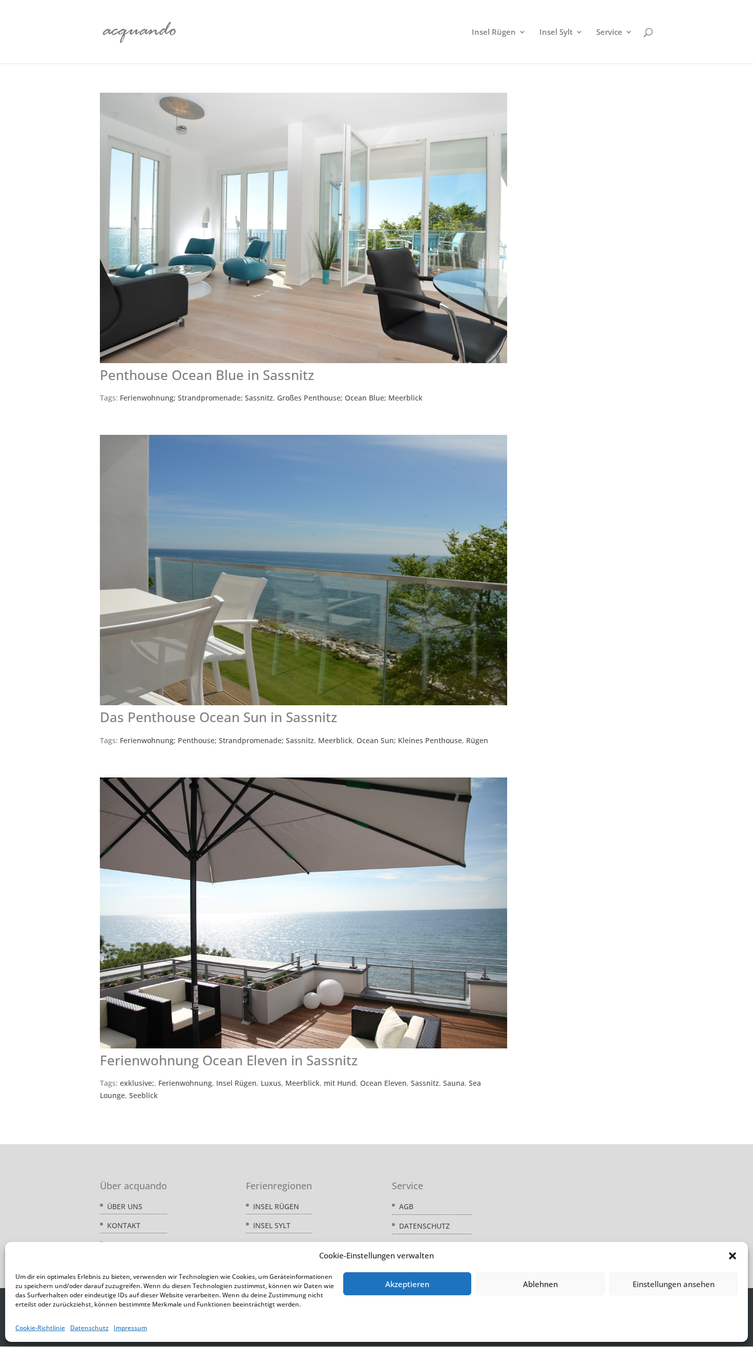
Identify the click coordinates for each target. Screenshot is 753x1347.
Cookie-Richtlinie (40, 1327)
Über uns (124, 1206)
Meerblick (335, 740)
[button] (732, 1256)
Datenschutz (89, 1327)
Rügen (477, 740)
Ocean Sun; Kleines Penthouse (409, 740)
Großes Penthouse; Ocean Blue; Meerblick (350, 398)
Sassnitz (425, 1083)
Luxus (271, 1083)
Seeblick (143, 1095)
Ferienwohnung (185, 1083)
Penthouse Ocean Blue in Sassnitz (207, 375)
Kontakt (123, 1225)
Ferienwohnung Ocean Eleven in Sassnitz (229, 1060)
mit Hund (340, 1083)
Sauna (454, 1083)
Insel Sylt (556, 32)
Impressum (130, 1327)
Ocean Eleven (383, 1083)
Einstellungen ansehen (674, 1284)
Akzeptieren (407, 1284)
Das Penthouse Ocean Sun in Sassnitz (218, 717)
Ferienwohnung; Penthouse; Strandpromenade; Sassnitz (217, 740)
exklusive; (137, 1083)
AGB (406, 1206)
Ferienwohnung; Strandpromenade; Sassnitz (196, 398)
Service (609, 32)
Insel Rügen (494, 32)
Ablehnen (540, 1284)
